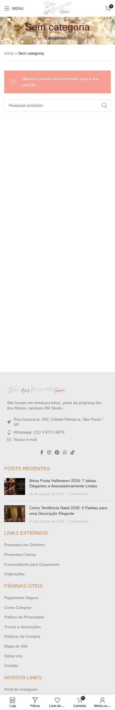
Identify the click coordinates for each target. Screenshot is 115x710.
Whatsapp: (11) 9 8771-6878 (39, 432)
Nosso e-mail (25, 439)
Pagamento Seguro (21, 597)
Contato (11, 665)
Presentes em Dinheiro (24, 545)
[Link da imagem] (37, 390)
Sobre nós (13, 656)
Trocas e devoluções (22, 627)
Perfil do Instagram (21, 689)
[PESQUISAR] (104, 105)
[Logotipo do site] (57, 8)
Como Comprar (18, 607)
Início (9, 53)
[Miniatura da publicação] (14, 487)
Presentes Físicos (20, 554)
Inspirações (14, 574)
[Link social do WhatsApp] (65, 452)
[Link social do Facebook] (42, 452)
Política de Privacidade (24, 617)
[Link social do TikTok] (72, 452)
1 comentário (77, 494)
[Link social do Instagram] (49, 452)
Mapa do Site (16, 646)
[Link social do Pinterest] (57, 452)
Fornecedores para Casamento (32, 564)
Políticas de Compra (22, 636)
